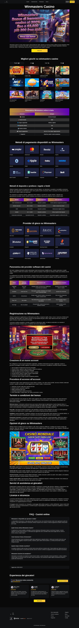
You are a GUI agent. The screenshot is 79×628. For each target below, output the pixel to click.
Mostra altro (39, 600)
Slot (61, 63)
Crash (46, 63)
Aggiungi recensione (63, 580)
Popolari (16, 63)
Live (31, 63)
